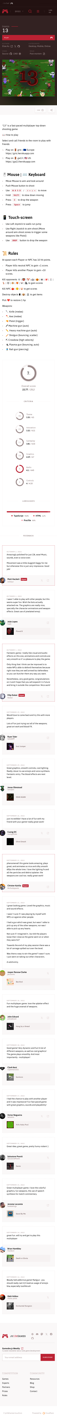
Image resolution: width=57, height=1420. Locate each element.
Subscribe (48, 1357)
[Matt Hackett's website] (48, 580)
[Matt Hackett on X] (42, 580)
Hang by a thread (23, 1026)
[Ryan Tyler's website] (48, 738)
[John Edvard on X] (42, 1018)
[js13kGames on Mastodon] (41, 1334)
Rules (4, 1395)
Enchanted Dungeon (24, 1306)
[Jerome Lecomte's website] (48, 1205)
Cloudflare (49, 1413)
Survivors (19, 1077)
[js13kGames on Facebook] (51, 1334)
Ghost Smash (21, 842)
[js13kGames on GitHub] (32, 1338)
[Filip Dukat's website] (48, 696)
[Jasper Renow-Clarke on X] (48, 973)
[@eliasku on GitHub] (19, 46)
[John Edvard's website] (48, 1018)
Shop (32, 1387)
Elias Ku (5, 46)
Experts (5, 1383)
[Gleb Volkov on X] (48, 1297)
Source (5, 53)
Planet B (19, 631)
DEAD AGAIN (21, 797)
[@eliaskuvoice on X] (15, 46)
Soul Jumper (21, 746)
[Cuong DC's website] (48, 833)
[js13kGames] (5, 11)
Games (5, 26)
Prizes (5, 1391)
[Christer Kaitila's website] (48, 887)
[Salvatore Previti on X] (48, 1157)
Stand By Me (21, 1214)
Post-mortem (36, 53)
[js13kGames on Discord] (37, 1334)
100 (39, 111)
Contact (33, 1391)
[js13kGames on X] (46, 1334)
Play (6, 38)
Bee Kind (19, 982)
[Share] (51, 110)
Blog (32, 1383)
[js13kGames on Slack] (32, 1334)
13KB (15, 53)
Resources (34, 1379)
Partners (6, 1387)
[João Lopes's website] (48, 623)
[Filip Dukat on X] (42, 696)
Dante (18, 1166)
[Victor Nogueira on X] (42, 1116)
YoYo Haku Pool (22, 1125)
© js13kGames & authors (12, 1413)
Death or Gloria (22, 1258)
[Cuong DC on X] (42, 833)
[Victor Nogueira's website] (48, 1116)
